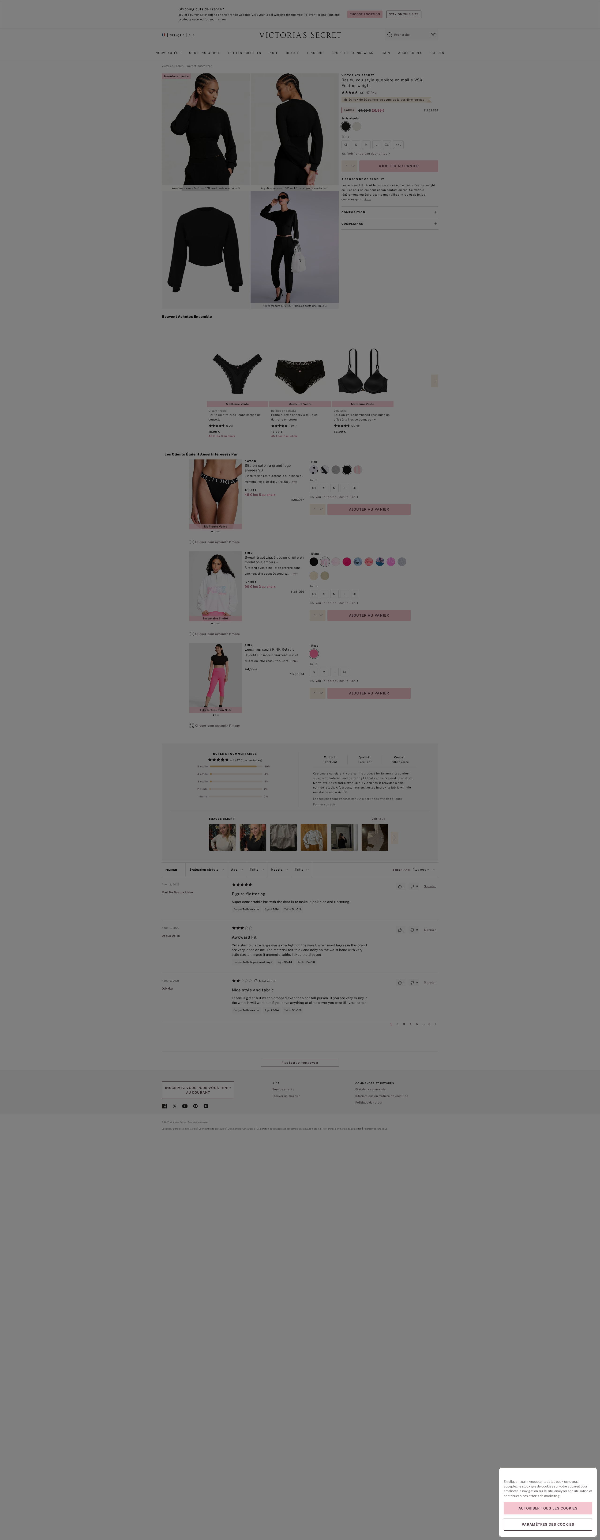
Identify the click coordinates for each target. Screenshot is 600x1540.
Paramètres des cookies (548, 1524)
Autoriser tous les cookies (548, 1508)
